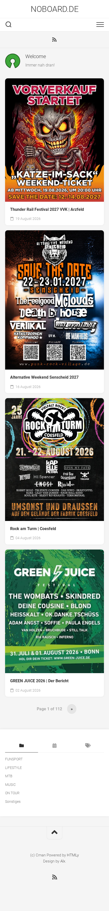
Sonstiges (13, 802)
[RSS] (54, 40)
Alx (62, 861)
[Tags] (87, 746)
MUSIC (10, 785)
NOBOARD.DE (54, 9)
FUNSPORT (14, 759)
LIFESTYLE (13, 768)
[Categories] (21, 746)
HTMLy (73, 855)
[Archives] (54, 746)
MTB (8, 776)
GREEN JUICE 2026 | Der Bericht (39, 680)
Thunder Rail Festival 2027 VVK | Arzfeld (47, 209)
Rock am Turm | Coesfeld (33, 528)
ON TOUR (12, 793)
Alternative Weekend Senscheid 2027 (44, 377)
